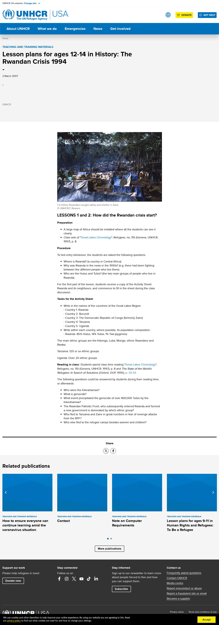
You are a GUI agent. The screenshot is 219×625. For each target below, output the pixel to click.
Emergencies (75, 28)
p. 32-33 (131, 373)
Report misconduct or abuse (184, 588)
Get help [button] (209, 15)
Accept (206, 619)
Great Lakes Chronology (96, 237)
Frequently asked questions (184, 573)
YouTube (81, 579)
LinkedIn (96, 579)
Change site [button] (30, 3)
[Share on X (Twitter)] (106, 451)
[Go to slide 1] (108, 539)
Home (5, 38)
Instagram (67, 579)
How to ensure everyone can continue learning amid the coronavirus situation (25, 525)
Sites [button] (168, 14)
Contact (63, 520)
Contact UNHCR (177, 578)
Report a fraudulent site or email (187, 593)
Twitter (74, 579)
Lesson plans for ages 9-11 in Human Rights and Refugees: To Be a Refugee (190, 525)
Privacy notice (177, 611)
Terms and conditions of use (203, 611)
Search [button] (158, 14)
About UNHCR (18, 28)
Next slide (213, 492)
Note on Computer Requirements (127, 523)
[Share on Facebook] (113, 451)
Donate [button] (186, 15)
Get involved (120, 28)
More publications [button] (109, 549)
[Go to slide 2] (112, 539)
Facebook (59, 579)
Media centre (175, 583)
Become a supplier (178, 598)
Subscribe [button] (121, 589)
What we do (47, 28)
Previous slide (5, 492)
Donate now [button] (13, 581)
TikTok (89, 579)
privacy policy (14, 621)
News (97, 28)
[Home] (24, 15)
